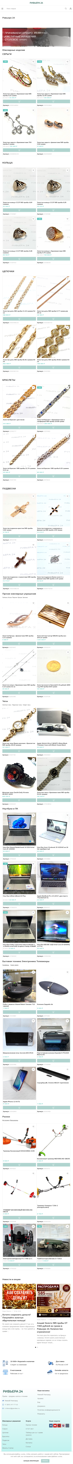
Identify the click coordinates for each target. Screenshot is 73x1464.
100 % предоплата (61, 1374)
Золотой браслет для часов (13, 420)
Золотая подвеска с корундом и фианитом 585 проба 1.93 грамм (49, 529)
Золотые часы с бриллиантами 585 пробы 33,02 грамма (53, 793)
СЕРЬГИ (7, 54)
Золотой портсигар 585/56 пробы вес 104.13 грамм (51, 636)
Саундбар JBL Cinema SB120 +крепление (53, 1083)
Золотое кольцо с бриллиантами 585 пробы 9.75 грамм (51, 252)
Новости (8, 1311)
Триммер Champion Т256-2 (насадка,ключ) (47, 1206)
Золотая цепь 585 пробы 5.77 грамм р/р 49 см (52, 312)
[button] (4, 37)
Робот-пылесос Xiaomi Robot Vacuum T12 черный (19, 1005)
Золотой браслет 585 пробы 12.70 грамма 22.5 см (19, 469)
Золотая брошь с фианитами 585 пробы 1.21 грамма (17, 636)
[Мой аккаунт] (71, 9)
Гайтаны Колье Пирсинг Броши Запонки (15, 597)
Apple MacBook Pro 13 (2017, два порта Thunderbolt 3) (52, 897)
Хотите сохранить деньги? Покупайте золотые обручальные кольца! (16, 1317)
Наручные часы (17, 705)
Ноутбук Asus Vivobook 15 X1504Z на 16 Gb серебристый (52, 848)
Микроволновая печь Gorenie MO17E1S (18, 1053)
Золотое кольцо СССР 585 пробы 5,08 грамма (17, 252)
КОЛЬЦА (7, 162)
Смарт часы (26, 705)
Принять (45, 1461)
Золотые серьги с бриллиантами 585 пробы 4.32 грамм (17, 94)
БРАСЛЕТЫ (8, 379)
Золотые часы (6, 705)
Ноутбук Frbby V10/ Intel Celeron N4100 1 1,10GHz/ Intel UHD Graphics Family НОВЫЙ (19, 945)
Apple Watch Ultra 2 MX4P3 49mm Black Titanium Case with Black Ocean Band (52, 744)
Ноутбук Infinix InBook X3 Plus (14, 896)
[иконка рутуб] (63, 1425)
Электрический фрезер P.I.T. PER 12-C (17, 1259)
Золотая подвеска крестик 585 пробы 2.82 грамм (18, 529)
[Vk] (51, 1425)
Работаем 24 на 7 (16, 1374)
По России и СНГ (62, 1365)
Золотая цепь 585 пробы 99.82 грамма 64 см (53, 360)
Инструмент (6, 1120)
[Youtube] (55, 1425)
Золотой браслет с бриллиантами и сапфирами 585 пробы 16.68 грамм (51, 420)
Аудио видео (14, 965)
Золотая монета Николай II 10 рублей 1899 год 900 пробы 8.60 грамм (53, 686)
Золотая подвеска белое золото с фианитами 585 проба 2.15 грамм (50, 578)
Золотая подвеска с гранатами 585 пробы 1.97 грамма (19, 578)
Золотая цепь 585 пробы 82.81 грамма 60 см (19, 360)
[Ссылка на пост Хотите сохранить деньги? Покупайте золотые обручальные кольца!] (19, 1296)
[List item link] (54, 1394)
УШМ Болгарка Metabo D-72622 (49, 1259)
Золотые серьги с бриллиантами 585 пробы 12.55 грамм (51, 94)
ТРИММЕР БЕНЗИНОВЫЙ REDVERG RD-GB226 (18, 1211)
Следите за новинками (18, 1365)
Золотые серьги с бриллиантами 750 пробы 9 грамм (17, 143)
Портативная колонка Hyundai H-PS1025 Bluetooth (53, 1054)
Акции (4, 1311)
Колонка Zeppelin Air (45, 1004)
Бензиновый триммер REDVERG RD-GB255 (53, 1159)
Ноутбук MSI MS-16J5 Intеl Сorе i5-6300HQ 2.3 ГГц (53, 945)
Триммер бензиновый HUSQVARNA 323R (19, 1151)
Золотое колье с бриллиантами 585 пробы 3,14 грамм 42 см (18, 686)
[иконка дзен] (59, 1425)
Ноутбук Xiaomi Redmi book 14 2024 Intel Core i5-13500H (18, 848)
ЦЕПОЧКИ (8, 271)
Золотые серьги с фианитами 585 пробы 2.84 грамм (53, 143)
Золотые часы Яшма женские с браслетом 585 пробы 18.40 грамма (18, 744)
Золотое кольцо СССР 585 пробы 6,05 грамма (51, 203)
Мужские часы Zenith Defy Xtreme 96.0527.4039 (15, 793)
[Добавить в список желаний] (33, 61)
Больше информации (31, 1461)
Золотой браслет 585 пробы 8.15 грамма (53, 468)
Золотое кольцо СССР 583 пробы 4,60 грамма (17, 203)
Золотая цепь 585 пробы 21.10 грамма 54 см (19, 312)
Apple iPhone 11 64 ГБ (11, 1101)
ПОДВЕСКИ (9, 488)
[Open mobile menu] (2, 9)
